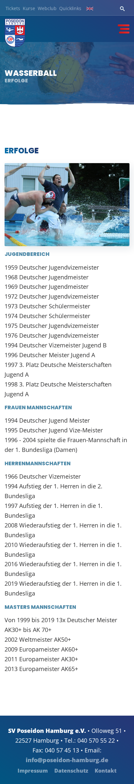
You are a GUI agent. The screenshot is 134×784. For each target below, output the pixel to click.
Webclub (47, 8)
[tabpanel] (67, 73)
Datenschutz (71, 770)
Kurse (29, 8)
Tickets (13, 8)
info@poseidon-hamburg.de (67, 760)
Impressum (33, 770)
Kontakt (105, 770)
